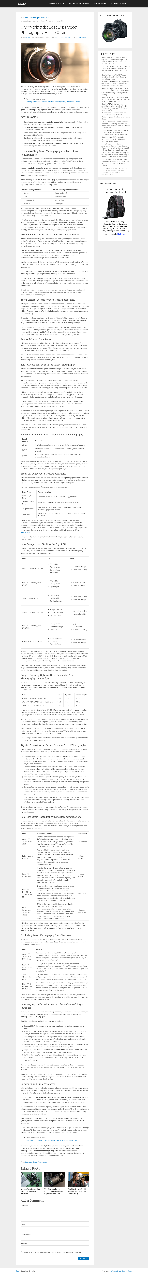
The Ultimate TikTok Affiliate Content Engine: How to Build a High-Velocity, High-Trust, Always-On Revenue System (115, 162)
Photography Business (79, 4)
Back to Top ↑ (127, 1271)
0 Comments (81, 37)
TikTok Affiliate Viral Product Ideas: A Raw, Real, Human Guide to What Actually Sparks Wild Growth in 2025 (114, 132)
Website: (24, 1244)
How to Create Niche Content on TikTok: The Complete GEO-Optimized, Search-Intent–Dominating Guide (115, 116)
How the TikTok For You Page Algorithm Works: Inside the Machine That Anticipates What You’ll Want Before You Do (114, 107)
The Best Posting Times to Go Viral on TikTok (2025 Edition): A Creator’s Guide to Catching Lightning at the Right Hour (115, 69)
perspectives (25, 532)
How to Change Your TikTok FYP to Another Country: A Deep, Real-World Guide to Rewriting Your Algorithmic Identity (115, 92)
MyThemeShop (115, 1271)
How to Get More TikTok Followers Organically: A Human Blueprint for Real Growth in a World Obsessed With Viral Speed (114, 61)
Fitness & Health (56, 4)
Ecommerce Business (120, 4)
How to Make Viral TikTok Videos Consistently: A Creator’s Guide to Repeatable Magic (113, 77)
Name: (23, 1225)
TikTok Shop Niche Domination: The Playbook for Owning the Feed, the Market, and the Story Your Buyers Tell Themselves (115, 125)
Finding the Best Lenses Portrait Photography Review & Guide (53, 102)
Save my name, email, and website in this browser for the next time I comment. (52, 1252)
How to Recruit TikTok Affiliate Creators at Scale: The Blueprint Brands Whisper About (113, 139)
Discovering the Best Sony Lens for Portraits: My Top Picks (51, 1140)
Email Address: (26, 1234)
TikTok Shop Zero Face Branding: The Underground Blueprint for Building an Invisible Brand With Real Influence (115, 155)
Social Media (100, 4)
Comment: (24, 1205)
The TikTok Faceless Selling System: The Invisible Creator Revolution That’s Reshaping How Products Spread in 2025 (114, 171)
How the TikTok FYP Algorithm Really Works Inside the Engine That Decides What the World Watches (115, 99)
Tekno (21, 3)
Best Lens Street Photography (36, 1162)
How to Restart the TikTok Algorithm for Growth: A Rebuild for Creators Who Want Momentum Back (115, 84)
